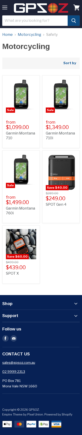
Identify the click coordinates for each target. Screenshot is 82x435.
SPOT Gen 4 (56, 204)
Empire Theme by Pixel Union (22, 414)
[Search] (74, 20)
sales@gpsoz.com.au (18, 363)
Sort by (69, 63)
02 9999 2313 (13, 372)
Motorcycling (29, 35)
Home (7, 35)
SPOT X (12, 273)
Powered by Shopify (58, 414)
